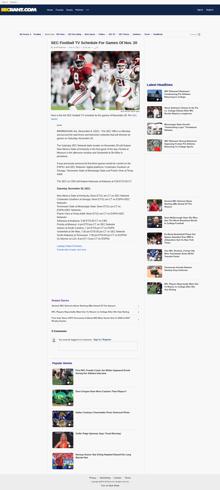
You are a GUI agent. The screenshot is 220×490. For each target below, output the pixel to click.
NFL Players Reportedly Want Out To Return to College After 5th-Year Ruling (181, 287)
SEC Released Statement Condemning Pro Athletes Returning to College (177, 94)
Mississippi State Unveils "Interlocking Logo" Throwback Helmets (180, 127)
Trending (37, 34)
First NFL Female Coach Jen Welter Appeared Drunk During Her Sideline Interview (103, 372)
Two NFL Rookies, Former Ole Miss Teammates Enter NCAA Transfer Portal (179, 254)
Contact (117, 478)
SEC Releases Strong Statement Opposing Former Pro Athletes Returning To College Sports (180, 144)
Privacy (92, 478)
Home (50, 10)
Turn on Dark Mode (110, 485)
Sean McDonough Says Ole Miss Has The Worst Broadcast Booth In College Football (181, 220)
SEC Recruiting (74, 34)
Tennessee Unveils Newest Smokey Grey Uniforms (178, 268)
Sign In (5, 2)
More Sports (90, 34)
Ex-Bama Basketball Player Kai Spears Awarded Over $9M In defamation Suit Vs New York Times (179, 238)
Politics (102, 34)
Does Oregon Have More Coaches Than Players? (101, 391)
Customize (193, 34)
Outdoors (137, 34)
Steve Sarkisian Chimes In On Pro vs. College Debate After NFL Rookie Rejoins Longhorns (181, 111)
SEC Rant (60, 34)
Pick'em (79, 10)
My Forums (24, 34)
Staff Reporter (60, 47)
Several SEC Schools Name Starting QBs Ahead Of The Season (178, 204)
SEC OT (112, 34)
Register (14, 2)
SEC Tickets (124, 34)
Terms (128, 478)
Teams (69, 10)
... (87, 9)
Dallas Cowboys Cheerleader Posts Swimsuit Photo (103, 412)
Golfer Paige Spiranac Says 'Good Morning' (98, 433)
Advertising (105, 478)
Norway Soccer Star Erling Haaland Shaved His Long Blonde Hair (103, 456)
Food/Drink (158, 34)
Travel (147, 34)
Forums (59, 10)
